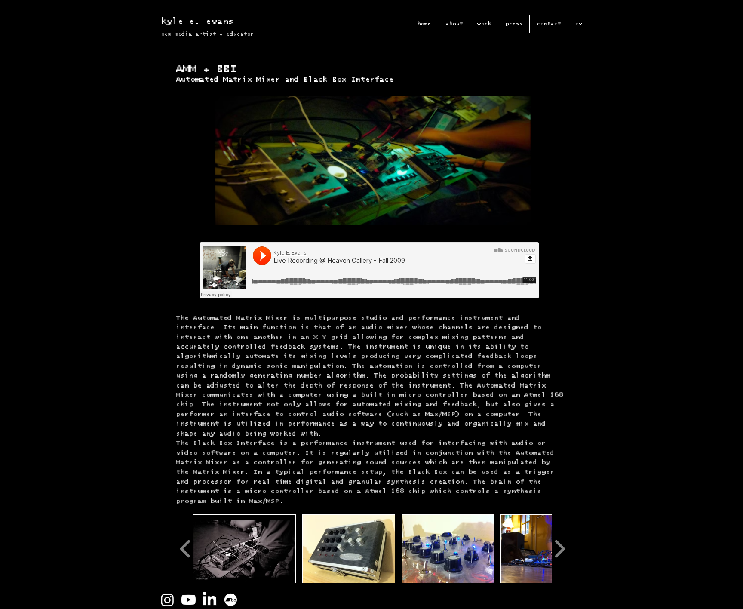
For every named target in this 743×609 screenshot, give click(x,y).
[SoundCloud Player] (369, 270)
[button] (244, 548)
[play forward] (559, 548)
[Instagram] (167, 599)
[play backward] (185, 548)
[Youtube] (188, 599)
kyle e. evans (197, 21)
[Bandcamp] (230, 599)
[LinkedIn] (209, 599)
